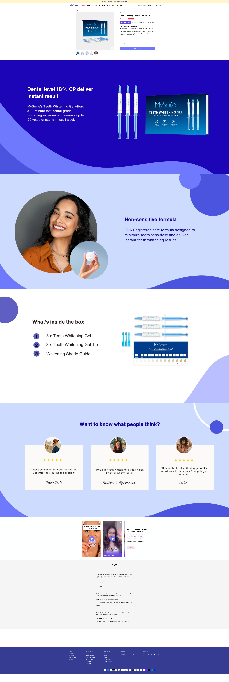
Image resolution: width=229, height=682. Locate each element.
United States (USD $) (141, 5)
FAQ (86, 653)
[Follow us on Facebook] (145, 654)
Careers (105, 657)
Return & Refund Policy (90, 657)
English (149, 5)
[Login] (156, 5)
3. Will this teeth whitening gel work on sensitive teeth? (108, 590)
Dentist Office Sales (108, 661)
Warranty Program (89, 659)
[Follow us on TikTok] (158, 654)
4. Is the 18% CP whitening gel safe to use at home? (107, 599)
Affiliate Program (107, 659)
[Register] (133, 654)
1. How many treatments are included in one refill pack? (108, 571)
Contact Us (88, 665)
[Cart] (159, 5)
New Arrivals (71, 655)
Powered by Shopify (96, 669)
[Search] (154, 5)
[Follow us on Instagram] (148, 654)
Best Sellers (71, 653)
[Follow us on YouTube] (155, 654)
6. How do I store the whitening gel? (104, 618)
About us (105, 653)
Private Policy (88, 661)
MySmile (122, 12)
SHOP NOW (131, 547)
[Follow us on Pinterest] (151, 654)
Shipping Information (90, 655)
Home (70, 10)
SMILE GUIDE (115, 5)
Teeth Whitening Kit (73, 657)
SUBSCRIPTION (106, 5)
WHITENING (90, 5)
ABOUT (121, 5)
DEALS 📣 (83, 5)
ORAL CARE (97, 5)
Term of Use (88, 663)
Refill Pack (71, 659)
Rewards (105, 655)
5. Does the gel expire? (101, 610)
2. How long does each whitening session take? (106, 582)
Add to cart (137, 48)
